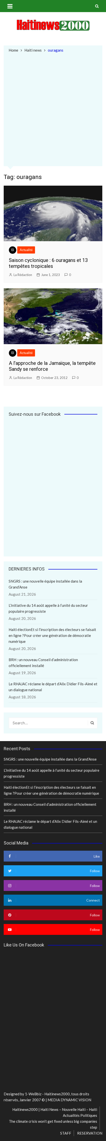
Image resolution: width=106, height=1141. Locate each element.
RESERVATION (89, 1133)
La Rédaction (23, 275)
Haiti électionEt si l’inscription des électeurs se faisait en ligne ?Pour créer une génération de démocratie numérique (52, 635)
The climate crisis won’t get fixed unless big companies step (53, 1124)
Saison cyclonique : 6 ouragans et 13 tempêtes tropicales (48, 263)
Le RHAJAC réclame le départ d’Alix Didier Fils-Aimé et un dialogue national (53, 687)
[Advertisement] (53, 109)
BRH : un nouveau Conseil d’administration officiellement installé (43, 662)
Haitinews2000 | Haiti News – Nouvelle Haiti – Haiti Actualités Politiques (54, 1112)
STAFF (65, 1133)
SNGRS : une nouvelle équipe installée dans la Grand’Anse (45, 584)
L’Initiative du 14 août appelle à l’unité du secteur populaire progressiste (48, 608)
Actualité (26, 250)
